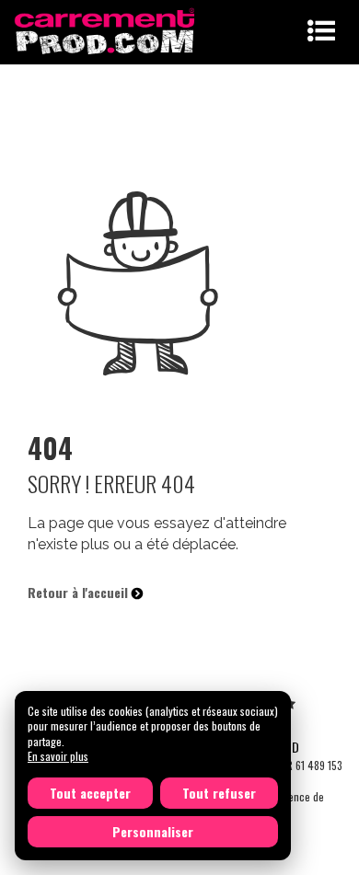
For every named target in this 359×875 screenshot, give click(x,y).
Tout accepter (90, 792)
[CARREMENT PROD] (106, 30)
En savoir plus (58, 756)
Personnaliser (152, 831)
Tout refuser (219, 792)
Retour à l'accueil (80, 592)
